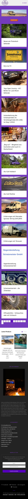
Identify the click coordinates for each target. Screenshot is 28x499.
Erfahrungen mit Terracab (13, 241)
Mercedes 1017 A (5, 444)
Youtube (14, 487)
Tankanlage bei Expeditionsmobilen (9, 427)
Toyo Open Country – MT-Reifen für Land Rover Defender (12, 90)
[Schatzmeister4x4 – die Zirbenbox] (14, 278)
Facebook (5, 484)
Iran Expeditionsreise (6, 425)
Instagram (22, 484)
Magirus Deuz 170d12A (7, 440)
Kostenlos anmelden (14, 471)
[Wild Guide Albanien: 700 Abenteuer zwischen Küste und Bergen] (20, 341)
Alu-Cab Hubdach (10, 171)
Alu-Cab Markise (9, 194)
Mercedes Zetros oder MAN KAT (8, 429)
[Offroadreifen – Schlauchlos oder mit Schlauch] (14, 303)
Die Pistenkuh (5, 446)
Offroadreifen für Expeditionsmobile (9, 432)
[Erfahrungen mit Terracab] (14, 231)
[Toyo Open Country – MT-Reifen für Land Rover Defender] (14, 78)
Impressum (5, 494)
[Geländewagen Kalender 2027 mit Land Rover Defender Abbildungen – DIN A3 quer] (7, 340)
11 (24, 321)
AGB (15, 494)
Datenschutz (11, 494)
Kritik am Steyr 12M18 (6, 442)
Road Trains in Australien (7, 434)
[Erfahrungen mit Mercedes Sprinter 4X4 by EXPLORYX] (14, 206)
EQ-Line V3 (7, 66)
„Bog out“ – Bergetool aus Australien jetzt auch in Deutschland (12, 147)
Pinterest (13, 484)
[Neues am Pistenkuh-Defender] (14, 31)
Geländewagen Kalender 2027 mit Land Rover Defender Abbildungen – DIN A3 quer (7, 352)
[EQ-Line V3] (14, 56)
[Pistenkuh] (5, 2)
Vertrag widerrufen (21, 494)
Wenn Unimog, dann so (7, 430)
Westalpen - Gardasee (6, 438)
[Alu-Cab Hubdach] (14, 161)
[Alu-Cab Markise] (14, 184)
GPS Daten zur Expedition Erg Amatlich (10, 436)
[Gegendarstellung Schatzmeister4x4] (14, 253)
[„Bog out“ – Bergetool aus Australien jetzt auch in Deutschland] (14, 134)
